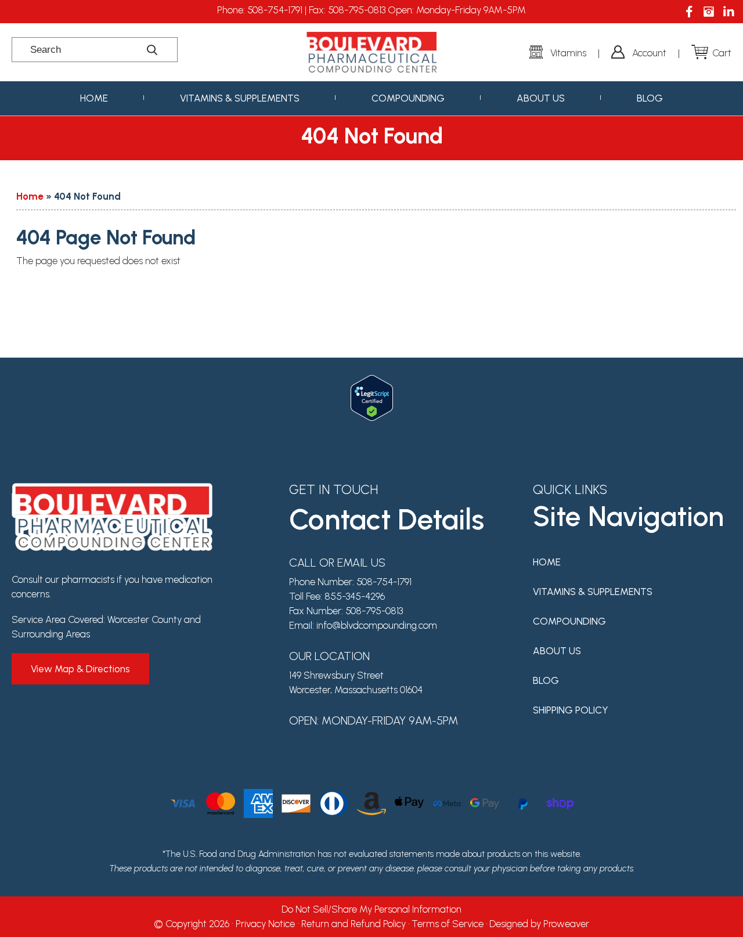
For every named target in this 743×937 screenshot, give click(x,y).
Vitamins (568, 53)
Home (94, 98)
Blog (650, 98)
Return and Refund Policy (353, 923)
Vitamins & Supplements (240, 98)
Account (649, 53)
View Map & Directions (80, 669)
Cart (721, 53)
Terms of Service (448, 923)
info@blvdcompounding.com (376, 625)
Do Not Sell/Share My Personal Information (371, 909)
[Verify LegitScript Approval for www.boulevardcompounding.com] (372, 382)
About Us (541, 98)
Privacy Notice (265, 923)
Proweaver (566, 923)
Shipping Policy (570, 710)
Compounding (408, 98)
